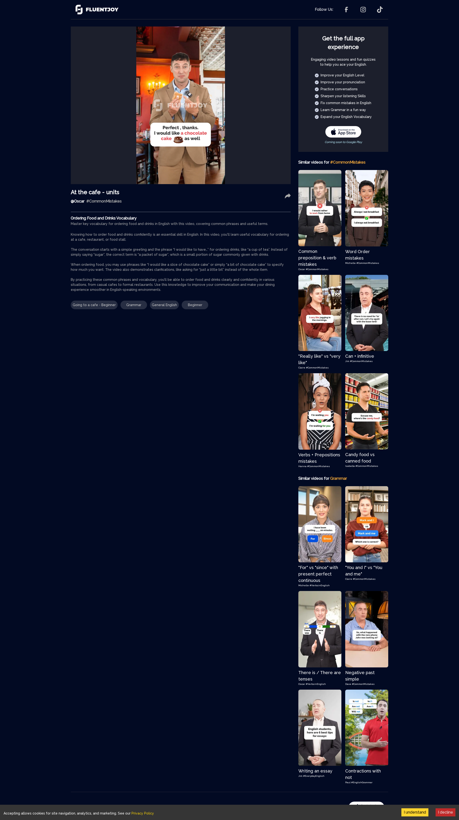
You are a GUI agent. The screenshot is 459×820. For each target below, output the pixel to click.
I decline (445, 812)
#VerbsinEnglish (320, 585)
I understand (415, 812)
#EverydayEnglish (313, 776)
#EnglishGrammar (361, 782)
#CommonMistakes (317, 269)
